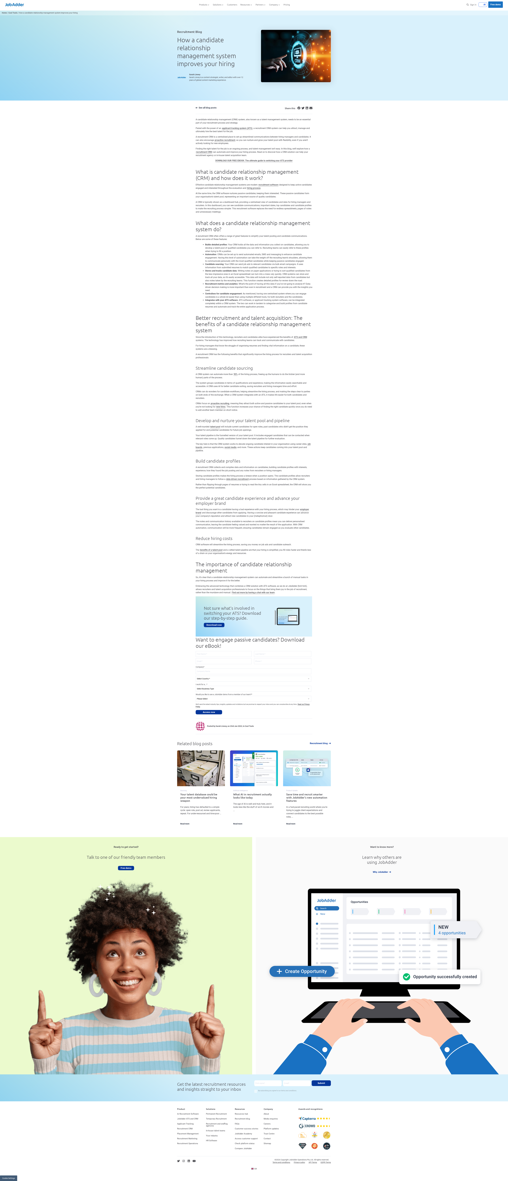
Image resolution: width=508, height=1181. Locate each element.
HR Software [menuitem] (211, 1140)
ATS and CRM (300, 337)
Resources (245, 5)
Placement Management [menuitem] (188, 1134)
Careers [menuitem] (267, 1124)
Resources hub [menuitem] (241, 1114)
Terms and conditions (281, 1162)
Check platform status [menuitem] (245, 1143)
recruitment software (268, 185)
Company (273, 5)
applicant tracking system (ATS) (237, 128)
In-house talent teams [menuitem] (215, 1130)
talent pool (215, 426)
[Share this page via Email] (310, 108)
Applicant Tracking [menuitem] (185, 1124)
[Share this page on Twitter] (302, 108)
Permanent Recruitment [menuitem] (216, 1114)
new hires (220, 406)
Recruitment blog (319, 743)
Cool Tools (12, 13)
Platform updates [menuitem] (271, 1128)
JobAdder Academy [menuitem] (243, 1134)
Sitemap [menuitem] (267, 1143)
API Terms (313, 1162)
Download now (214, 625)
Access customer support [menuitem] (246, 1138)
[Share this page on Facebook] (298, 108)
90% (236, 374)
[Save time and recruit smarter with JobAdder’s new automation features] (307, 789)
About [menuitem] (266, 1114)
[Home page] (14, 4)
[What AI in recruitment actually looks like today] (254, 789)
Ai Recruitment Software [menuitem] (188, 1114)
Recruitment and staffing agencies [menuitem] (217, 1125)
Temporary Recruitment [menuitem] (216, 1119)
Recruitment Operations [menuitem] (187, 1143)
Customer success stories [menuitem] (246, 1128)
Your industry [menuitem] (212, 1135)
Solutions (217, 5)
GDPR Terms (326, 1162)
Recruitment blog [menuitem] (242, 1119)
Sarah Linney (194, 74)
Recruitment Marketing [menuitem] (187, 1138)
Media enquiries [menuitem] (271, 1119)
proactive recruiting (220, 403)
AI (485, 4)
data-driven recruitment (237, 479)
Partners (260, 5)
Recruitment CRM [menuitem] (185, 1128)
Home (4, 13)
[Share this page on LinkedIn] (306, 108)
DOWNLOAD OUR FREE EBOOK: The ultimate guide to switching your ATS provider (254, 160)
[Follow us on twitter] (178, 1161)
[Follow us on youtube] (194, 1161)
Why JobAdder (380, 872)
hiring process (253, 188)
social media (230, 447)
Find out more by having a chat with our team (253, 592)
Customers (232, 5)
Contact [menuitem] (267, 1138)
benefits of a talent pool (211, 550)
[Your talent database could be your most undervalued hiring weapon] (201, 789)
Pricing (287, 5)
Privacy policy (299, 1162)
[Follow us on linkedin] (189, 1161)
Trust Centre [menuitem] (269, 1134)
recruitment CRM (204, 152)
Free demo (495, 4)
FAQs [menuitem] (237, 1124)
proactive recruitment (225, 140)
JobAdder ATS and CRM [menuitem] (187, 1119)
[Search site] (467, 4)
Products (203, 5)
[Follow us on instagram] (183, 1161)
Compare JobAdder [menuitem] (243, 1148)
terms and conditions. (289, 1091)
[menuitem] (254, 1168)
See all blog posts (208, 108)
